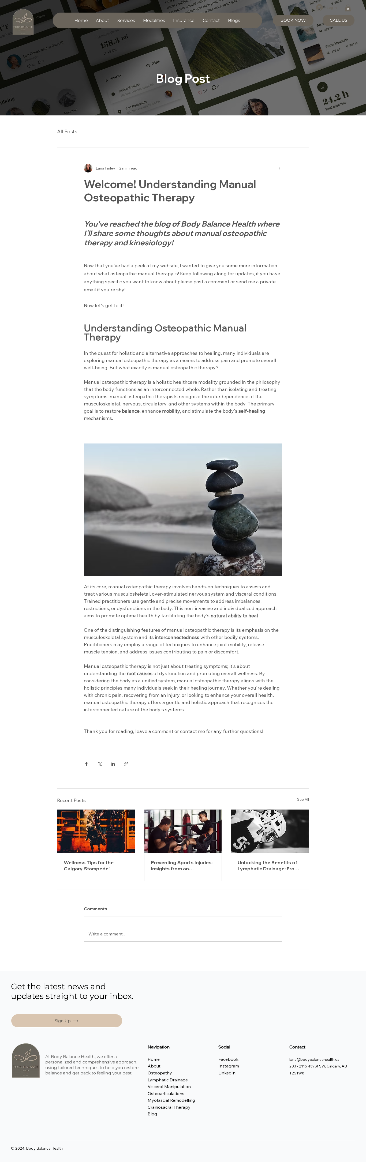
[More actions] (279, 168)
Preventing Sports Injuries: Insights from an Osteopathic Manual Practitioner (181, 865)
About (154, 1066)
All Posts (67, 131)
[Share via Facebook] (86, 763)
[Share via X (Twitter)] (99, 763)
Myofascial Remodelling (171, 1100)
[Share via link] (125, 763)
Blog (152, 1113)
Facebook (228, 1059)
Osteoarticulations (166, 1093)
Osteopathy (160, 1072)
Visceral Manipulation (169, 1086)
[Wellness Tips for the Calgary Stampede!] (96, 831)
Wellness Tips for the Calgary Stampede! (89, 865)
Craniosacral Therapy (169, 1107)
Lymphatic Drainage (168, 1079)
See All (303, 799)
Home (154, 1059)
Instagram (229, 1066)
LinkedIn (227, 1072)
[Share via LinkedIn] (112, 763)
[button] (126, 20)
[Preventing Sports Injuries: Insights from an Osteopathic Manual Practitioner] (183, 831)
